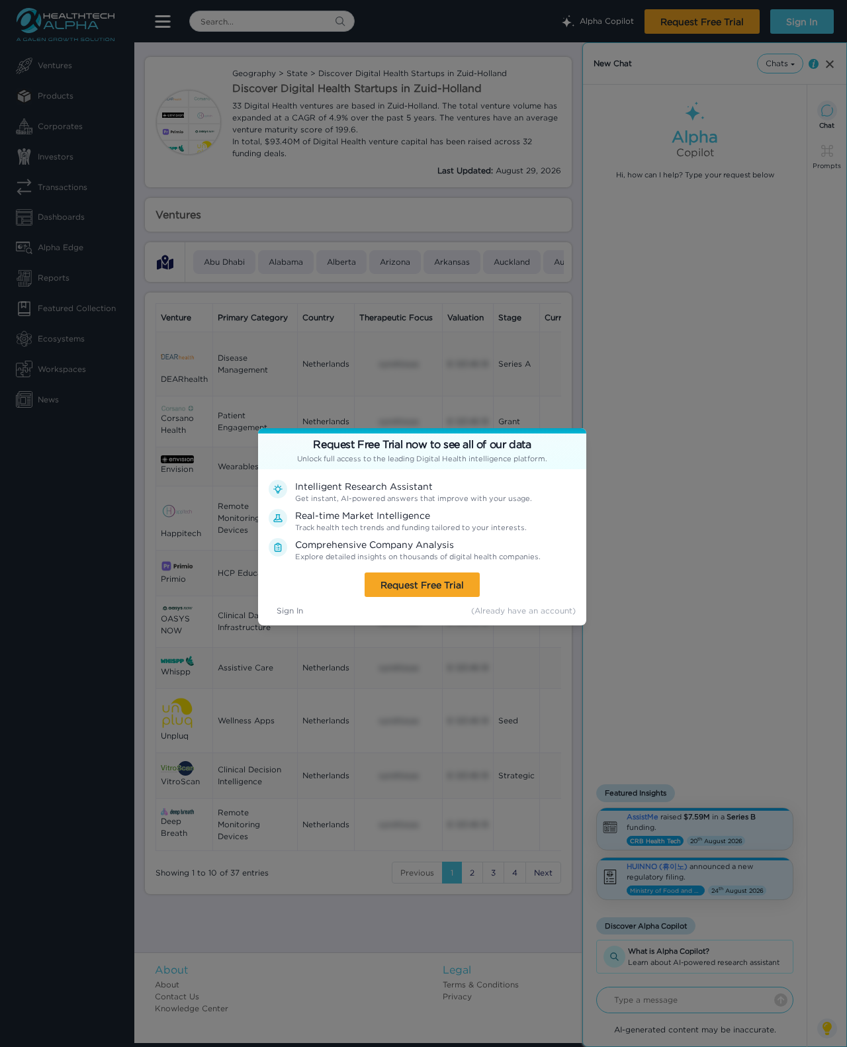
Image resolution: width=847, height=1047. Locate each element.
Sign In (290, 610)
